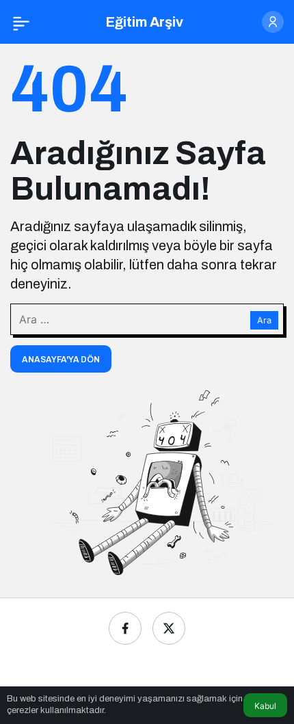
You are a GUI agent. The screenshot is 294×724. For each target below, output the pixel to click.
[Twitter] (168, 628)
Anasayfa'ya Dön (61, 359)
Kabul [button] (265, 706)
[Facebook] (125, 628)
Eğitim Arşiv (144, 21)
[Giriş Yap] (273, 22)
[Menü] (21, 22)
